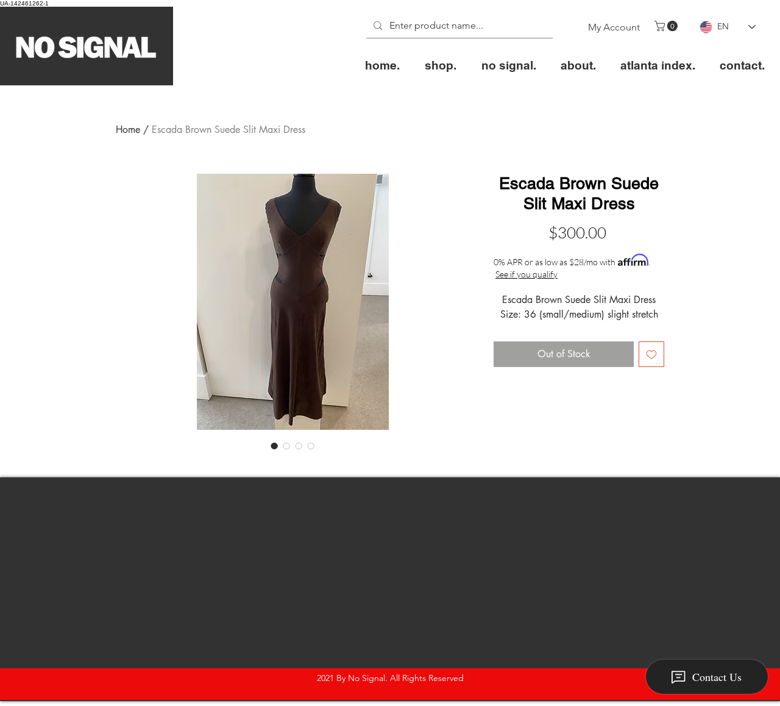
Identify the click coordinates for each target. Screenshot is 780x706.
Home (128, 129)
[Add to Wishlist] (651, 354)
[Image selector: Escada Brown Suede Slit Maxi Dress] (274, 446)
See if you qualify (526, 274)
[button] (667, 26)
